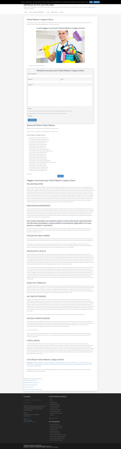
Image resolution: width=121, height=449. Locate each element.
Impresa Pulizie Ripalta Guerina (30, 380)
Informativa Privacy (27, 446)
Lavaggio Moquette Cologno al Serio (31, 382)
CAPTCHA (30, 116)
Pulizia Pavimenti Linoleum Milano (41, 364)
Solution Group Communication (52, 447)
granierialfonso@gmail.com (31, 421)
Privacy (30, 108)
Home (51, 399)
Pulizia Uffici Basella (53, 429)
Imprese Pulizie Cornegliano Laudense (57, 438)
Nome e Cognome (32, 73)
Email (62, 79)
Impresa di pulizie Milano (68, 364)
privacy (71, 111)
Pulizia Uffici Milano (73, 362)
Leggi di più (97, 2)
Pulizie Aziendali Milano (38, 362)
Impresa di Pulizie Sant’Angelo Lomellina (57, 436)
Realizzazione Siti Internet (28, 447)
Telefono (30, 79)
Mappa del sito (45, 446)
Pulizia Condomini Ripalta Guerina (56, 426)
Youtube (56, 418)
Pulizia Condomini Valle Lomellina (56, 440)
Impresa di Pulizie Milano (39, 4)
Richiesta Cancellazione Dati (36, 446)
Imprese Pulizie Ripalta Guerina (30, 384)
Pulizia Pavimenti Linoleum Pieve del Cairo (33, 389)
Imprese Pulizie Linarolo (54, 424)
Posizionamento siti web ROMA (40, 447)
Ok (90, 2)
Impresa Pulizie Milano (84, 362)
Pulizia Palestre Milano (54, 408)
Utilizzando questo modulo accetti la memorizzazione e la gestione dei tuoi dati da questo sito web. (48, 113)
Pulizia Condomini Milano (54, 404)
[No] (119, 2)
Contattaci (52, 415)
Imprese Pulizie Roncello (54, 431)
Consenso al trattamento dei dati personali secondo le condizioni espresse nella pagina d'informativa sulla (50, 111)
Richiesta (30, 84)
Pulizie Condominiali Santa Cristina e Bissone (58, 434)
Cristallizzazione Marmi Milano (62, 362)
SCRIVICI (60, 176)
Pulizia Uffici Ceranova (28, 387)
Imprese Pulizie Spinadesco (55, 433)
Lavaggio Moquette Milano (80, 364)
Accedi (50, 446)
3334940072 (29, 420)
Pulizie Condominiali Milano (56, 364)
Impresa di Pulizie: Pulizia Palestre (36, 65)
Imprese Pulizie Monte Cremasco (56, 427)
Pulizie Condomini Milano (49, 362)
